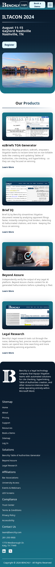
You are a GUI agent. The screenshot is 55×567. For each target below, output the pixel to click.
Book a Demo (37, 5)
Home (5, 407)
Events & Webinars (11, 487)
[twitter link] (10, 550)
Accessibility (8, 520)
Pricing (5, 417)
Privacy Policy (8, 515)
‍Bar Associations (10, 477)
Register (9, 44)
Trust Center (8, 505)
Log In (5, 443)
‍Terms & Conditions (11, 510)
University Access (10, 482)
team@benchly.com (11, 532)
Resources (7, 428)
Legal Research (9, 465)
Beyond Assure (9, 460)
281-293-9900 (8, 537)
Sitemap (6, 438)
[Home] (11, 4)
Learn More (8, 167)
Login (24, 4)
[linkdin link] (4, 550)
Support (6, 422)
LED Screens (8, 493)
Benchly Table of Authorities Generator (21, 455)
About (5, 412)
